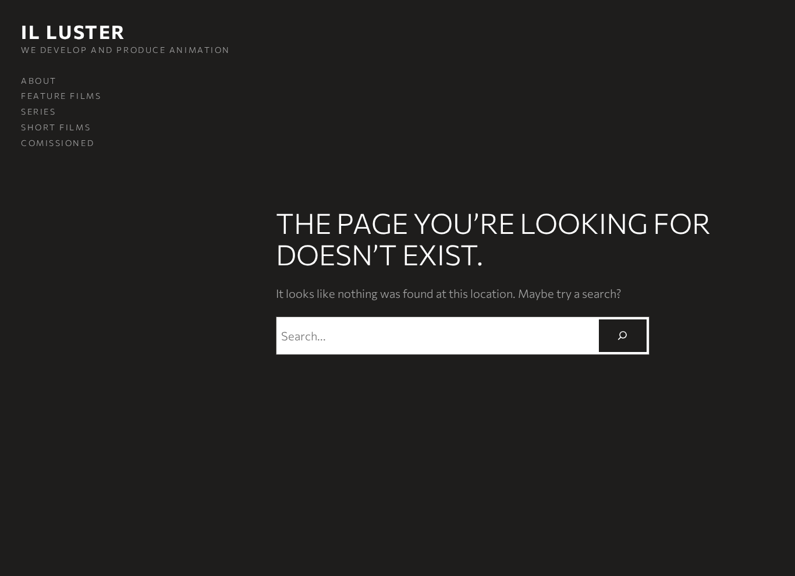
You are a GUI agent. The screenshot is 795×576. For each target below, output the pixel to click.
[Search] (623, 335)
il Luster (73, 31)
